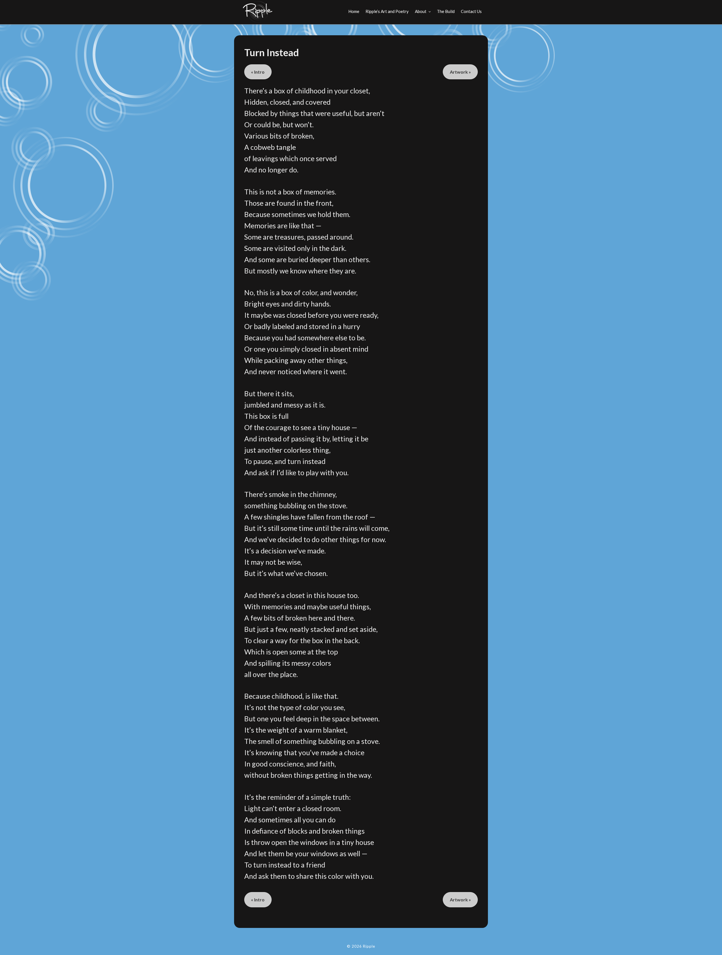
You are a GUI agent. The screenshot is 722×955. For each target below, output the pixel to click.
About (420, 11)
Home (353, 11)
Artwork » (460, 72)
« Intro (258, 72)
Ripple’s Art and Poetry (387, 11)
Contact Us (471, 11)
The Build (446, 11)
